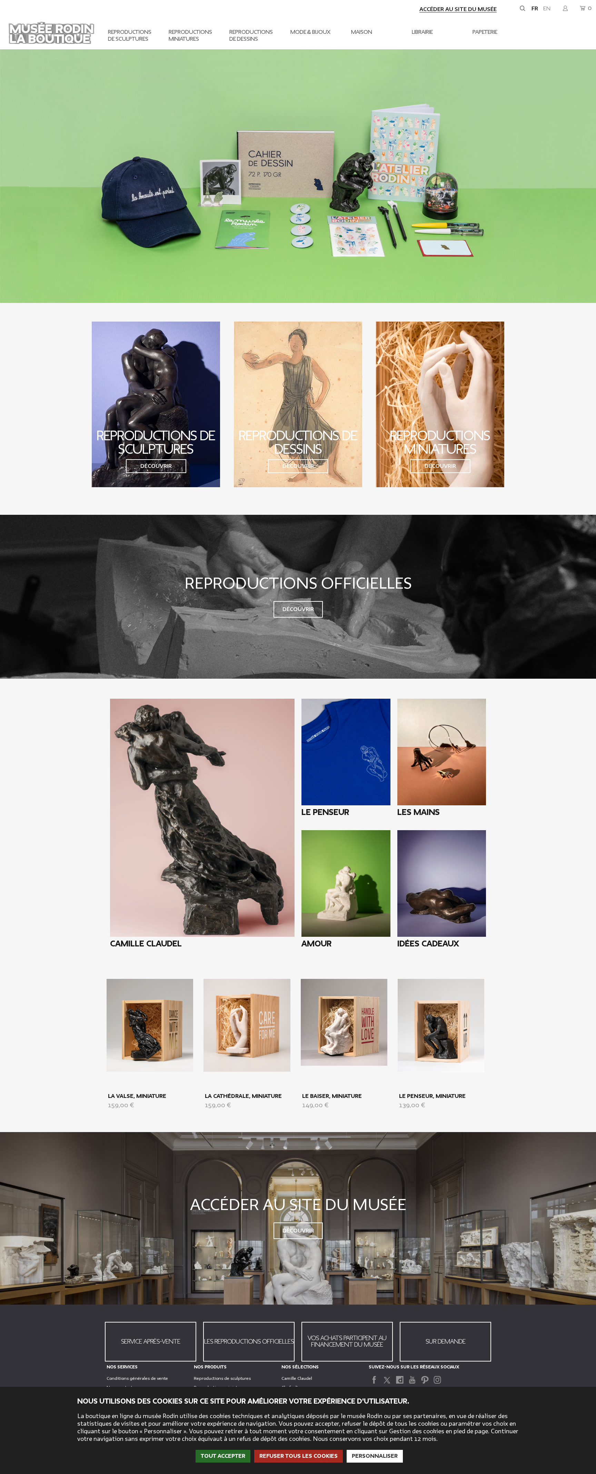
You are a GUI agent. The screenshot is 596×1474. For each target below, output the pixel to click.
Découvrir (156, 466)
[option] (298, 176)
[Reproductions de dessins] (298, 404)
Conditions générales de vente (137, 1378)
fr (535, 8)
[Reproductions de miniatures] (440, 404)
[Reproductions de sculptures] (156, 404)
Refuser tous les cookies (298, 1456)
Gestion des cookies (416, 1431)
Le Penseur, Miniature (432, 1096)
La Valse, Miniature (137, 1096)
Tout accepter (223, 1456)
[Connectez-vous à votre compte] (565, 8)
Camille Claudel (296, 1378)
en (547, 8)
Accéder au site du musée (458, 9)
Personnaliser (375, 1456)
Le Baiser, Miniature (332, 1096)
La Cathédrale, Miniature (243, 1096)
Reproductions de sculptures (222, 1378)
